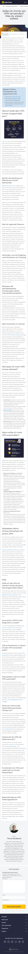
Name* (3, 895)
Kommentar (4, 878)
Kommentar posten (14, 906)
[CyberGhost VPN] (7, 2)
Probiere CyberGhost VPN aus (10, 550)
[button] (25, 2)
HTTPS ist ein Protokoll (13, 335)
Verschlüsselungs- (12, 746)
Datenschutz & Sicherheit (11, 6)
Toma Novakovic (5, 35)
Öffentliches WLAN (7, 185)
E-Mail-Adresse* (5, 899)
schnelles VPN (8, 729)
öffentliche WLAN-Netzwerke (10, 595)
